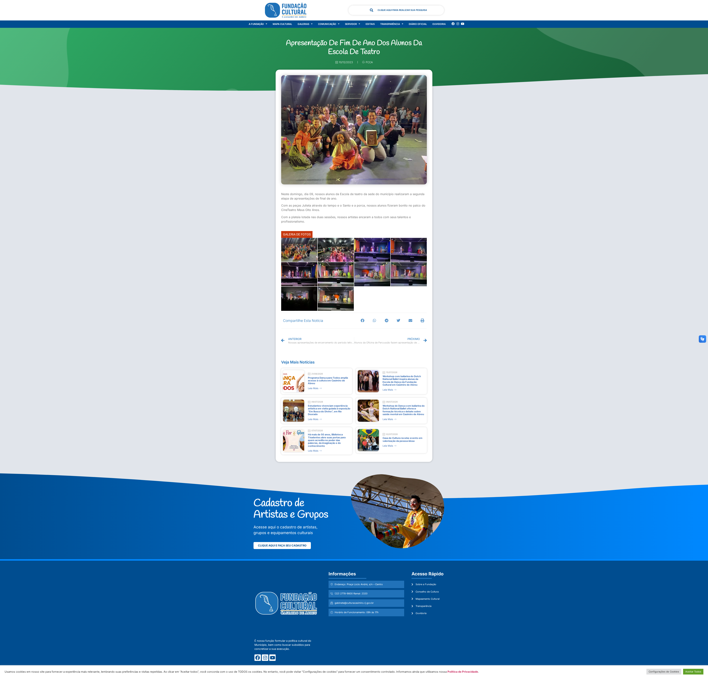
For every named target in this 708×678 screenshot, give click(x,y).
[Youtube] (462, 23)
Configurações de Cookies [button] (664, 671)
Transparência (390, 24)
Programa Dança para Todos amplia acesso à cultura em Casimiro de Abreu (328, 380)
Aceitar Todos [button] (693, 671)
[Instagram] (457, 23)
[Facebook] (453, 23)
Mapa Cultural (282, 24)
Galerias (303, 24)
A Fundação (256, 24)
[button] (362, 321)
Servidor (351, 24)
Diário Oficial (418, 24)
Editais (370, 24)
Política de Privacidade (462, 671)
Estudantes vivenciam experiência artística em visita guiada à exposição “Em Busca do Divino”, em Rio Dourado (329, 410)
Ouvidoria (439, 24)
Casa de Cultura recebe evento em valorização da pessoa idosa (402, 439)
